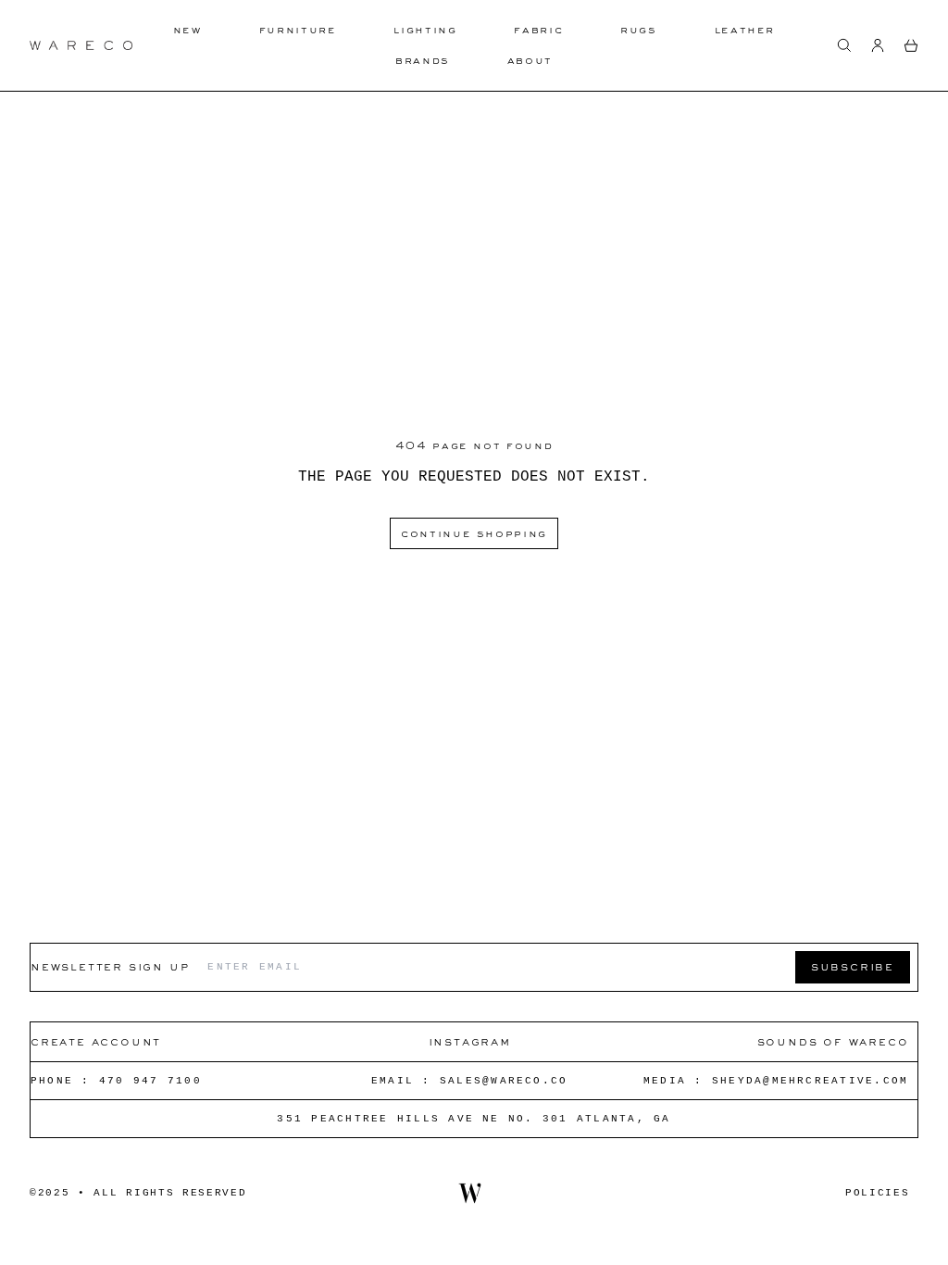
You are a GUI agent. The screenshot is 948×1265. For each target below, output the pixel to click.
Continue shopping (474, 533)
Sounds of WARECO (833, 1041)
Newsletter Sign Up (110, 966)
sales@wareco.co (504, 1080)
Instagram (470, 1041)
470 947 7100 (150, 1080)
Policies (877, 1192)
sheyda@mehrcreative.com (810, 1080)
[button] (844, 45)
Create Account (96, 1041)
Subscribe (852, 966)
